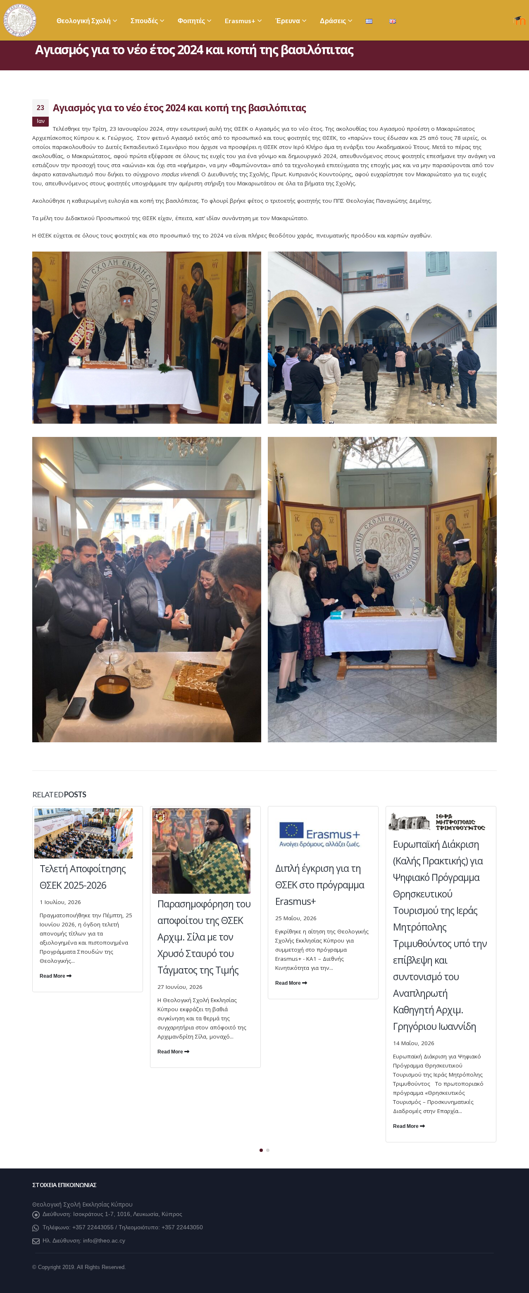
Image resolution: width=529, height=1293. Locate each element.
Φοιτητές (191, 20)
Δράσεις (333, 20)
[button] (261, 1150)
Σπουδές (144, 20)
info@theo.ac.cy (104, 1240)
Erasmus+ (240, 20)
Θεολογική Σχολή (84, 20)
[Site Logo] (19, 20)
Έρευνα (287, 20)
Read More (53, 976)
